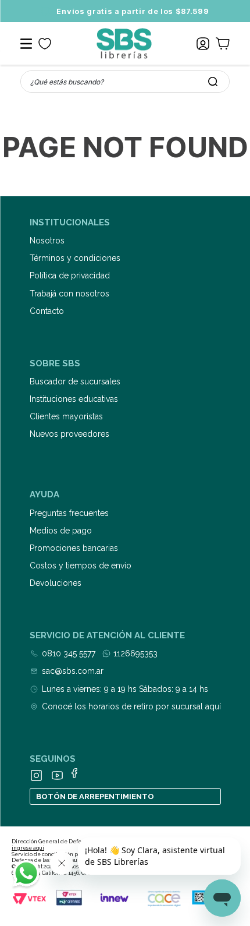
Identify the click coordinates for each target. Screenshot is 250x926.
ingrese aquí (28, 848)
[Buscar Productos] (213, 81)
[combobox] (125, 81)
